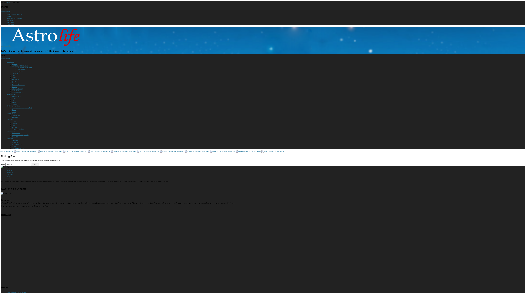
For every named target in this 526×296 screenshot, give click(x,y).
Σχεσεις (14, 64)
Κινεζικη (14, 87)
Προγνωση (15, 73)
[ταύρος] (26, 151)
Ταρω (14, 110)
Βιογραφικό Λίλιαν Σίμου (14, 14)
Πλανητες (15, 104)
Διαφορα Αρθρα (17, 92)
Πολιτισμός (10, 139)
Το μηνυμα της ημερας (25, 68)
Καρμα (14, 77)
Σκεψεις (14, 146)
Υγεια (14, 81)
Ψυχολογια (10, 119)
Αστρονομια (15, 140)
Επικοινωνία (10, 24)
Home (8, 2)
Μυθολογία (15, 91)
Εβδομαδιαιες (22, 69)
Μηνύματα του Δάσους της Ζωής (22, 108)
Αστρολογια (10, 62)
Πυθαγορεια (16, 115)
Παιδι (13, 125)
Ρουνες (14, 112)
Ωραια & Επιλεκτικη (18, 85)
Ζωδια (14, 98)
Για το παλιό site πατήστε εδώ (16, 292)
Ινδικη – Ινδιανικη (17, 89)
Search (3, 164)
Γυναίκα (14, 123)
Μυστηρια (15, 142)
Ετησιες (20, 71)
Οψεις (14, 102)
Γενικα (14, 121)
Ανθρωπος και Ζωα (18, 129)
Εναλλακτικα (11, 131)
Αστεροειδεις (16, 96)
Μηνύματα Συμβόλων (13, 106)
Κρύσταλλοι (16, 133)
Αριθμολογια (11, 114)
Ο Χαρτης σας (11, 94)
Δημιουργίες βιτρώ (18, 148)
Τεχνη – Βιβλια (17, 144)
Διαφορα (15, 137)
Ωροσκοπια (15, 83)
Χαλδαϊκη (15, 117)
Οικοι (13, 100)
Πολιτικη (14, 75)
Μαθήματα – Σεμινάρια (14, 18)
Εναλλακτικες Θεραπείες (20, 135)
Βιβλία (9, 16)
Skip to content (5, 11)
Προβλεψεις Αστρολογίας (20, 66)
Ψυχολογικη (15, 79)
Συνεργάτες (10, 22)
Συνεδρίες (10, 20)
